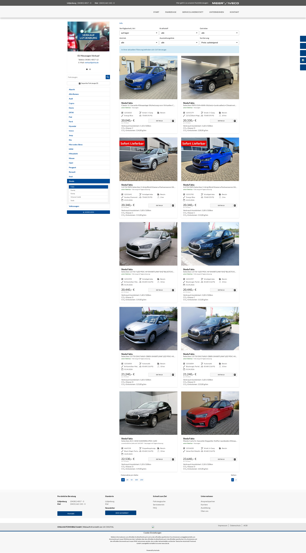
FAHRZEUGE (170, 12)
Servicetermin (158, 504)
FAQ (155, 508)
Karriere (204, 504)
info (121, 23)
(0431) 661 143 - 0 (107, 3)
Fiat (70, 117)
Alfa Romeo (74, 94)
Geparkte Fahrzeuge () (89, 83)
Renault (72, 172)
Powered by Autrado (153, 550)
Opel (71, 163)
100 (136, 480)
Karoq (73, 194)
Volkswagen (74, 206)
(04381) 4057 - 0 (84, 3)
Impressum (222, 525)
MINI (71, 149)
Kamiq (73, 190)
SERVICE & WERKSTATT (192, 12)
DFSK (71, 112)
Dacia (71, 108)
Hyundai (72, 126)
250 (141, 480)
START (156, 12)
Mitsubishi (73, 153)
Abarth (72, 89)
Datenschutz (235, 525)
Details (159, 121)
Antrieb (122, 38)
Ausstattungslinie (167, 38)
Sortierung (204, 38)
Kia (70, 140)
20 (127, 480)
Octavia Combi (76, 197)
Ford (71, 121)
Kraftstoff (164, 28)
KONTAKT (234, 12)
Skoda (71, 181)
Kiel (106, 504)
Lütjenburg (109, 501)
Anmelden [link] (89, 212)
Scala (72, 200)
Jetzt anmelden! (121, 513)
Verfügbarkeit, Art (127, 28)
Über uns (204, 511)
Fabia (72, 187)
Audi (71, 98)
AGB (245, 525)
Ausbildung (205, 508)
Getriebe (204, 28)
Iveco (71, 131)
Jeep (71, 135)
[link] (173, 121)
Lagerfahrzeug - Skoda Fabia (148, 94)
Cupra (71, 103)
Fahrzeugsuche (159, 501)
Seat (71, 176)
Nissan (71, 158)
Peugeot (72, 167)
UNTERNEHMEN (216, 12)
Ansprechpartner (208, 501)
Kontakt (71, 513)
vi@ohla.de (91, 62)
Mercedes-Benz (76, 144)
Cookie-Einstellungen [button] (152, 533)
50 (132, 480)
